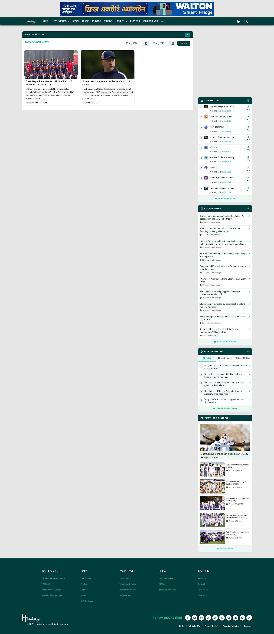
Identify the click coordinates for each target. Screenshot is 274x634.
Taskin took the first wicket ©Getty (237, 466)
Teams (85, 21)
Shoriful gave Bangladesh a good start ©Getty (224, 453)
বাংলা (163, 21)
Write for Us (203, 590)
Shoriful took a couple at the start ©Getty (238, 499)
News (75, 21)
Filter (184, 43)
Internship (202, 595)
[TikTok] (215, 618)
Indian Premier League (51, 590)
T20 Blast (46, 584)
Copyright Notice (166, 578)
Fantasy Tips (125, 595)
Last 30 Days (244, 358)
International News (128, 590)
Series (83, 595)
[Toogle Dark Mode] (238, 21)
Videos (108, 21)
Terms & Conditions (167, 590)
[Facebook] (188, 618)
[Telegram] (242, 618)
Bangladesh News (128, 584)
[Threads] (249, 618)
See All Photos (226, 549)
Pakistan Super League (52, 595)
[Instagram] (201, 618)
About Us (202, 578)
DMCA (162, 584)
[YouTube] (194, 618)
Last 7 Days (226, 358)
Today (208, 358)
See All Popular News (227, 408)
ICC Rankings (150, 21)
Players (135, 21)
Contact (201, 584)
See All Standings (223, 199)
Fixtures (84, 590)
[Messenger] (229, 618)
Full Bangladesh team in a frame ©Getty (237, 533)
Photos (96, 21)
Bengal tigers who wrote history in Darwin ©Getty (236, 516)
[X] (208, 618)
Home (45, 21)
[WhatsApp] (222, 618)
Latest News (125, 578)
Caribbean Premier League (53, 578)
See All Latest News (226, 342)
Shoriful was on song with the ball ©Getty (237, 482)
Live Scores (86, 578)
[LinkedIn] (235, 618)
